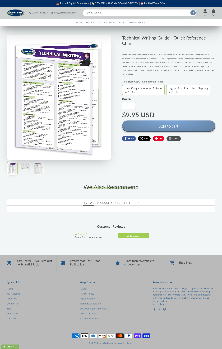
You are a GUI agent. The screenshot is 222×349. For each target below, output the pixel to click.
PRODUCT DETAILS (108, 202)
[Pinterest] (164, 309)
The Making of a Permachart (95, 308)
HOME (79, 22)
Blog (9, 308)
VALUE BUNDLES (106, 22)
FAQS (83, 288)
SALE (121, 22)
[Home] (16, 13)
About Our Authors (90, 318)
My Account (13, 293)
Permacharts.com (105, 343)
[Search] (193, 12)
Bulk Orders (13, 313)
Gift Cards (12, 318)
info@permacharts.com (65, 12)
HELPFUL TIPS (131, 202)
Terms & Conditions (90, 303)
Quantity (126, 99)
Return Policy (87, 293)
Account (205, 12)
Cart (213, 12)
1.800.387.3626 (40, 12)
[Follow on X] (159, 309)
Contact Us (13, 303)
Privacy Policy (87, 298)
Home (10, 288)
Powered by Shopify (123, 343)
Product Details (88, 313)
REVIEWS (88, 202)
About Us (12, 298)
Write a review (133, 236)
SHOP (89, 22)
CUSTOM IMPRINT (137, 22)
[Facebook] (154, 309)
